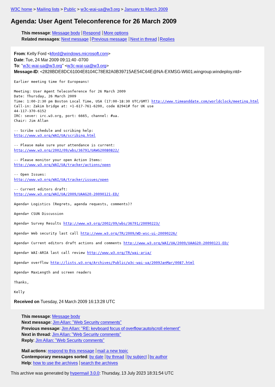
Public (70, 9)
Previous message (109, 39)
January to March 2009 (146, 9)
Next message (75, 39)
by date (96, 356)
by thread (115, 356)
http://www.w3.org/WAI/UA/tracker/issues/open (61, 179)
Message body (66, 33)
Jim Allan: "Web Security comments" (87, 322)
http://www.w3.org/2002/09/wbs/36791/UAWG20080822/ (66, 150)
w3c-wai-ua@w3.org (100, 9)
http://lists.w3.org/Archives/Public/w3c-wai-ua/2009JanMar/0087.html (122, 263)
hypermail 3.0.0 (84, 373)
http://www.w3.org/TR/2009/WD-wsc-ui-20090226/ (129, 233)
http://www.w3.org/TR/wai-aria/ (119, 253)
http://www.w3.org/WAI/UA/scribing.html (55, 135)
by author (158, 356)
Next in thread (143, 39)
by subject (137, 356)
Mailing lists (48, 9)
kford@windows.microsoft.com (79, 53)
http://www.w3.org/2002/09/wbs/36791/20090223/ (111, 223)
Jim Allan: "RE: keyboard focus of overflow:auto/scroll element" (120, 328)
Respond (91, 33)
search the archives (99, 363)
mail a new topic (112, 351)
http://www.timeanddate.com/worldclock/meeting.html (205, 101)
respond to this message (71, 351)
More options (116, 33)
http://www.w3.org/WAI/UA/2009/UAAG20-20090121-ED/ (66, 194)
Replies (167, 39)
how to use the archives (55, 363)
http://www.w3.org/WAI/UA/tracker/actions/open (62, 165)
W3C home (21, 9)
